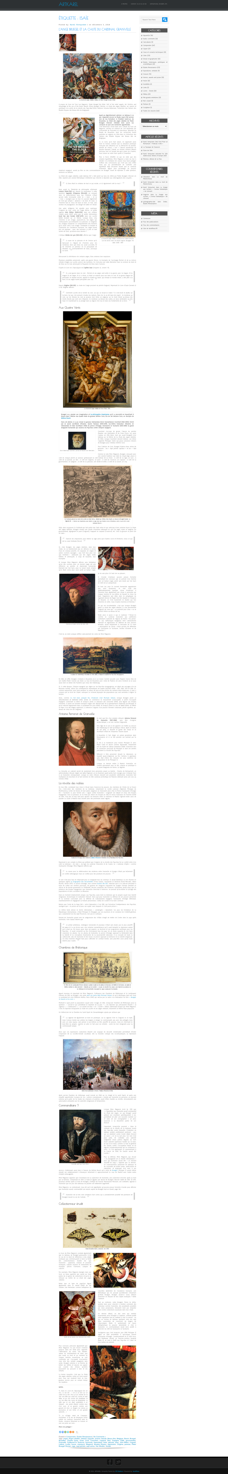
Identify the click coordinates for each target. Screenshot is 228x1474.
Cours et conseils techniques (153, 52)
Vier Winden (100, 1446)
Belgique (120, 1439)
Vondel (108, 1446)
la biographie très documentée (82, 882)
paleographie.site (149, 202)
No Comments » (100, 1437)
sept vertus (90, 1446)
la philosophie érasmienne (99, 414)
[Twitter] (60, 1430)
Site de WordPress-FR (150, 228)
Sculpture (146, 107)
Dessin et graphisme (150, 59)
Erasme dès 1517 (102, 884)
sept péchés (80, 1446)
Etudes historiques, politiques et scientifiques (155, 63)
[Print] (70, 1430)
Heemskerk (98, 1442)
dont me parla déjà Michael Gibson (99, 995)
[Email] (65, 1430)
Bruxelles (62, 1440)
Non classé (147, 101)
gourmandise (131, 1440)
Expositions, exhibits (150, 71)
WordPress (136, 1471)
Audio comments (149, 39)
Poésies (145, 104)
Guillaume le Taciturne (75, 1442)
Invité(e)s (146, 84)
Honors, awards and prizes (152, 77)
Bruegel (114, 1170)
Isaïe (105, 1442)
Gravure (145, 74)
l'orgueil (133, 1442)
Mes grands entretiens (150, 97)
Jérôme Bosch (66, 418)
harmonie (89, 1442)
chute (82, 1440)
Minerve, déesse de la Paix (152, 159)
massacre (81, 1444)
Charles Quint (72, 1440)
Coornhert (94, 1440)
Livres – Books (148, 91)
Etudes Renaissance (84, 1437)
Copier (145, 49)
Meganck (89, 1444)
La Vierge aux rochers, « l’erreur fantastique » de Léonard (155, 189)
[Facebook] (63, 1430)
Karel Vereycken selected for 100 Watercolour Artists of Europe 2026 (155, 155)
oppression (112, 1444)
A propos (124, 4)
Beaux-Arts (111, 1439)
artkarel (84, 1439)
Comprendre (71, 1437)
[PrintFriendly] (68, 1430)
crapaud (103, 1440)
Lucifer (67, 1444)
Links (145, 87)
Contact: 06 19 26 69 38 (138, 4)
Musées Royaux (100, 1444)
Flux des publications (150, 222)
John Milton (124, 1442)
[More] (73, 1430)
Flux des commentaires (151, 225)
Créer (145, 55)
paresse (127, 1444)
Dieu (109, 1440)
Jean (117, 1442)
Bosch (126, 1439)
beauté (104, 1439)
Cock (87, 1440)
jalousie (111, 1442)
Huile (145, 81)
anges (65, 1439)
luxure (73, 1444)
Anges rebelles (74, 1439)
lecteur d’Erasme (95, 858)
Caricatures (147, 42)
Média (145, 94)
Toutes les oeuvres (149, 111)
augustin (91, 1439)
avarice (97, 1439)
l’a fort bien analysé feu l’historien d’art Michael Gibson (92, 698)
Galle (122, 1440)
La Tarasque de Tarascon (151, 147)
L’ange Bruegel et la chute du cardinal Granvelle (95, 29)
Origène (120, 1444)
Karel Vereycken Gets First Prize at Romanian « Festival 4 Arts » (155, 143)
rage (73, 1446)
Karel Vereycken (78, 25)
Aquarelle (146, 35)
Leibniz (61, 1444)
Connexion (146, 218)
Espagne (115, 1440)
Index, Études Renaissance (155, 203)
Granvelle (62, 1442)
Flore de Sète (147, 150)
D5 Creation (119, 1471)
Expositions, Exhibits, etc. (158, 4)
